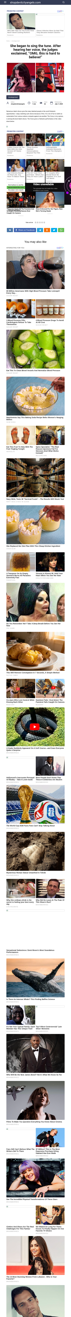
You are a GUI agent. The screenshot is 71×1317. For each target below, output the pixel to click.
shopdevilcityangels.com (25, 2)
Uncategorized (13, 97)
